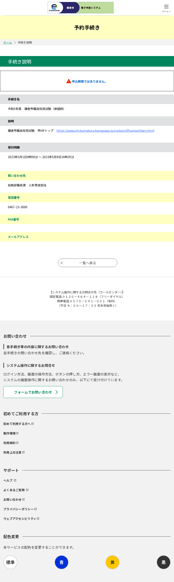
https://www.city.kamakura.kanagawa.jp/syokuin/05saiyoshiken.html (105, 130)
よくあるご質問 (14, 490)
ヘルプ (8, 480)
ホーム (7, 42)
